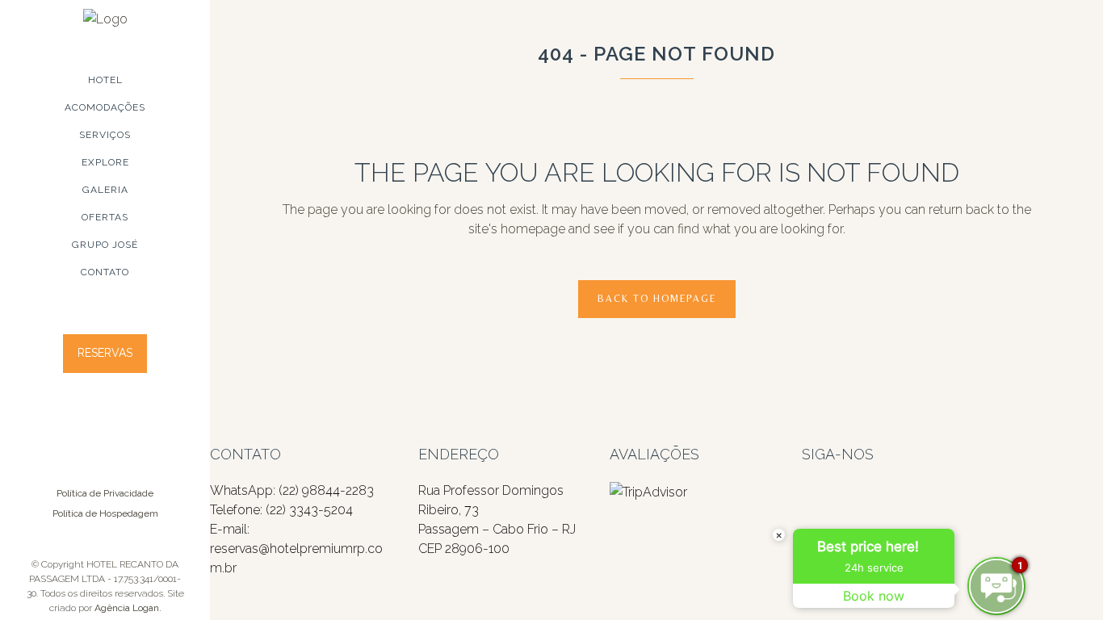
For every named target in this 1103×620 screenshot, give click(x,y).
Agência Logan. (127, 608)
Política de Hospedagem (105, 513)
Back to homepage (657, 298)
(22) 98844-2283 (326, 490)
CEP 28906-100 (464, 548)
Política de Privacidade (105, 493)
